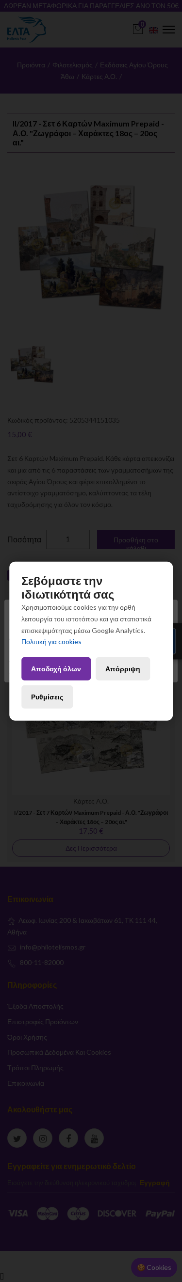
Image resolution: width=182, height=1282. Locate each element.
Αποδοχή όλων (56, 669)
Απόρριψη (122, 669)
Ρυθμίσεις (47, 697)
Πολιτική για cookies (51, 641)
